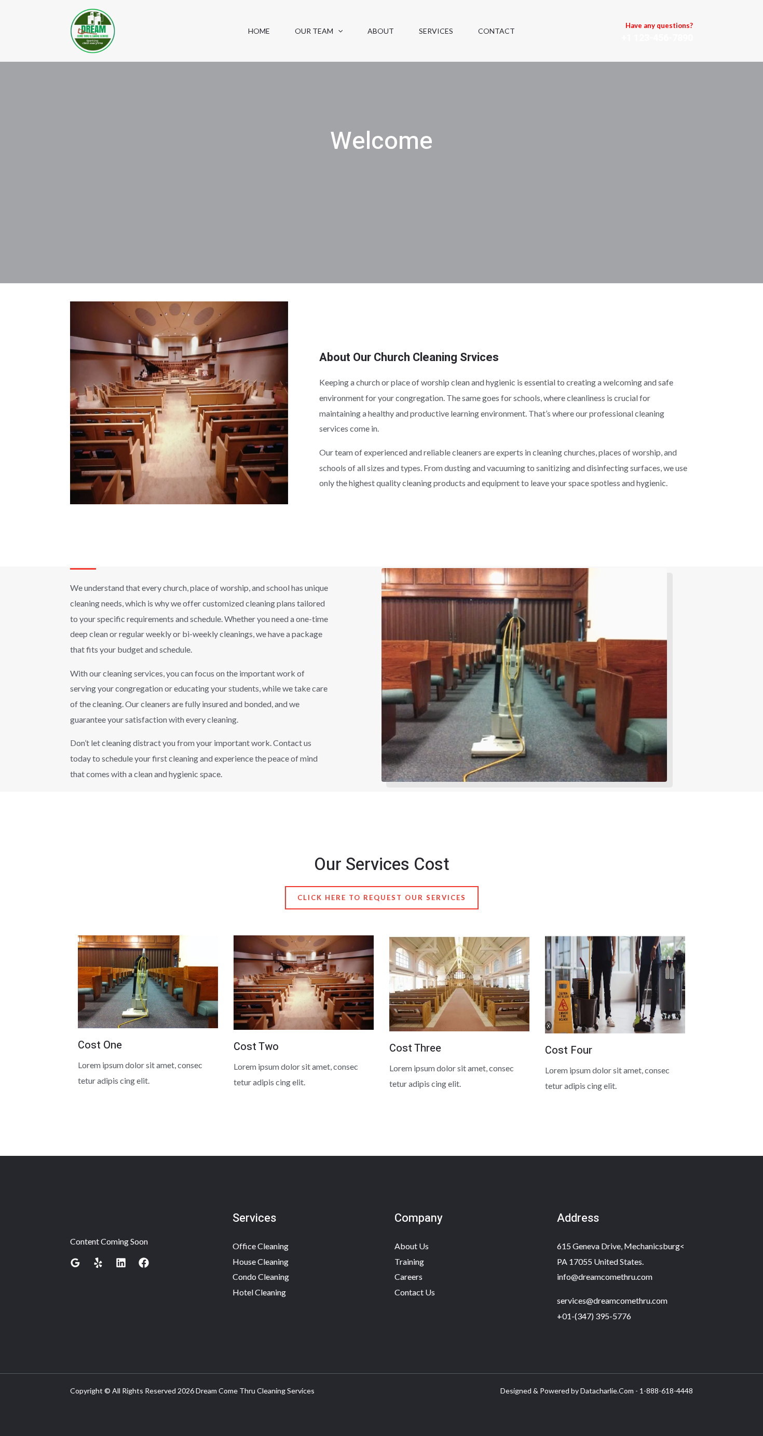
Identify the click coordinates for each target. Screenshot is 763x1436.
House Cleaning (261, 1261)
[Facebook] (144, 1263)
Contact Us (414, 1292)
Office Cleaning (261, 1246)
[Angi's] (98, 1263)
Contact (496, 30)
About (380, 30)
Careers (408, 1276)
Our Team (314, 30)
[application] (338, 31)
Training (409, 1261)
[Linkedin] (121, 1263)
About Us (411, 1246)
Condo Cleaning (261, 1276)
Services (436, 30)
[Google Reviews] (75, 1263)
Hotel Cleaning (259, 1292)
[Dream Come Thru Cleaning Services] (92, 30)
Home (259, 30)
